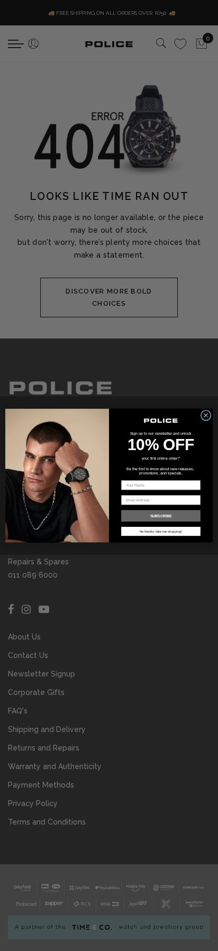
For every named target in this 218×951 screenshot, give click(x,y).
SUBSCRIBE (161, 516)
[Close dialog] (206, 415)
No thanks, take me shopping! (161, 531)
